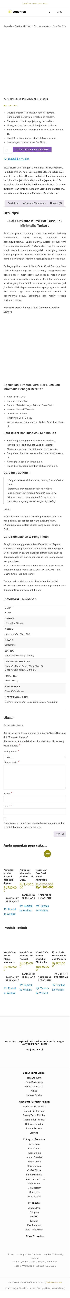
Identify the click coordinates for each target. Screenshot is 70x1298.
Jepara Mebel (37, 176)
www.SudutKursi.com (15, 585)
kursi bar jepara (42, 180)
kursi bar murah (40, 184)
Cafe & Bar (37, 167)
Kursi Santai (34, 1196)
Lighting (34, 1132)
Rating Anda (11, 751)
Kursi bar (12, 117)
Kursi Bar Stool (37, 188)
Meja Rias (34, 1192)
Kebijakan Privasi (34, 1086)
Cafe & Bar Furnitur (34, 1111)
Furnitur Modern (41, 26)
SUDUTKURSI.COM (43, 569)
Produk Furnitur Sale (34, 1106)
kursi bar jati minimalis (21, 180)
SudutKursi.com (54, 1282)
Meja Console (34, 1166)
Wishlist (34, 1216)
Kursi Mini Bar (51, 193)
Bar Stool (43, 171)
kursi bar (50, 176)
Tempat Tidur (34, 1161)
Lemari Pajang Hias (34, 1179)
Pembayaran (34, 1225)
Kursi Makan (34, 1152)
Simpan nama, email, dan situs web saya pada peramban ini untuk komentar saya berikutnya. (34, 825)
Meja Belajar (34, 1187)
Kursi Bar (27, 171)
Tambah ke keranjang (32, 149)
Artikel (34, 1090)
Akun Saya (34, 1207)
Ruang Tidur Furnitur (34, 1119)
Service (34, 1221)
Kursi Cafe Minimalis (31, 193)
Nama (8, 793)
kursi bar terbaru (55, 188)
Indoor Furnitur (34, 1128)
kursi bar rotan (58, 184)
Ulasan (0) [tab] (56, 203)
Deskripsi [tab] (13, 203)
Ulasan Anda (11, 762)
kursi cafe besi (11, 193)
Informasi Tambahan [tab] (34, 203)
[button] (16, 158)
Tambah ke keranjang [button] (12, 900)
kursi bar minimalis (20, 184)
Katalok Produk (34, 1095)
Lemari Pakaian (34, 1157)
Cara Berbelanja (34, 1082)
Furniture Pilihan (23, 26)
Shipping (34, 1212)
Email (8, 806)
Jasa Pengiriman (34, 1229)
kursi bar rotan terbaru (16, 188)
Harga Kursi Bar (20, 176)
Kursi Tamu (34, 1148)
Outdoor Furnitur (34, 1124)
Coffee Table (34, 1170)
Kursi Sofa (34, 1144)
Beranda (8, 26)
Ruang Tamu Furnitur (34, 1115)
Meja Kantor (34, 1183)
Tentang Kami (34, 1077)
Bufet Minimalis (34, 1174)
